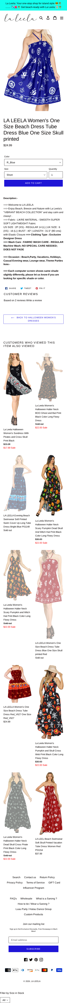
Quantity (53, 169)
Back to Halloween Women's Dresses (36, 319)
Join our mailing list (33, 924)
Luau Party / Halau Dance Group (34, 909)
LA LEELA (36, 981)
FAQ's (13, 898)
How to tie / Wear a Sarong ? (33, 903)
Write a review (34, 300)
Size (6, 169)
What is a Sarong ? (46, 898)
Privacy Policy (15, 882)
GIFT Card (54, 882)
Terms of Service (35, 882)
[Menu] (61, 17)
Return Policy (47, 877)
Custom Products (33, 914)
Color (7, 156)
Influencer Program (33, 888)
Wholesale (26, 898)
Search (16, 877)
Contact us (30, 877)
